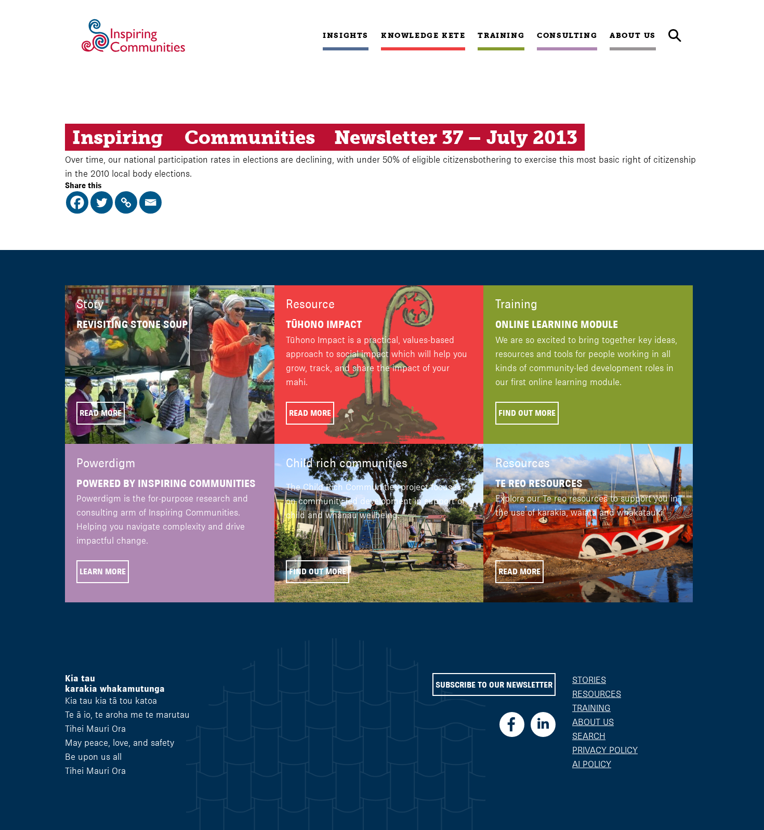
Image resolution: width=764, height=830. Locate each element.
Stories (589, 680)
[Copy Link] (126, 202)
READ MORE (101, 413)
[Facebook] (77, 202)
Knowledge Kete (423, 35)
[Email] (150, 202)
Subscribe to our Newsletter (494, 684)
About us (633, 35)
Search (588, 736)
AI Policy (591, 764)
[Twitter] (101, 202)
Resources (596, 694)
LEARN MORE (103, 571)
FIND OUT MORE (527, 413)
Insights (345, 35)
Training (501, 35)
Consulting (567, 35)
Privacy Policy (605, 750)
